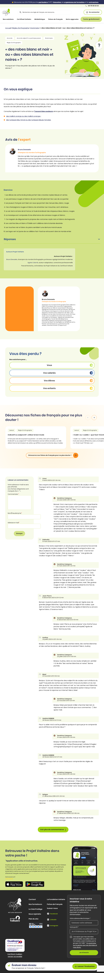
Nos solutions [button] (8, 19)
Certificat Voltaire (24, 19)
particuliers (43, 2)
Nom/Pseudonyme (15, 513)
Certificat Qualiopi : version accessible (14, 955)
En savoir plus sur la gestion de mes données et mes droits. (85, 945)
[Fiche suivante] (94, 417)
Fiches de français (55, 19)
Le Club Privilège (35, 909)
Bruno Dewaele (11, 259)
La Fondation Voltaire (56, 899)
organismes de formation (74, 2)
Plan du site (33, 919)
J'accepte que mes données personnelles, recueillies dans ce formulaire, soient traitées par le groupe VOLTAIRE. (85, 942)
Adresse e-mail (13, 523)
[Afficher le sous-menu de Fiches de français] (64, 19)
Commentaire (13, 494)
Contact (32, 899)
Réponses (10, 239)
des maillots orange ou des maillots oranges (23, 116)
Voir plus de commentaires (52, 829)
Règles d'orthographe (20, 28)
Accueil (8, 28)
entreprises (93, 2)
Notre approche (72, 19)
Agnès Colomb (33, 263)
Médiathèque (39, 19)
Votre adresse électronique (80, 918)
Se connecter (94, 12)
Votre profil (74, 927)
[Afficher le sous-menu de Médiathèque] (47, 19)
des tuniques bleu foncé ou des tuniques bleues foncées (28, 120)
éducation (57, 2)
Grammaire (34, 28)
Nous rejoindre (35, 914)
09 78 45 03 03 (93, 6)
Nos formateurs (35, 904)
